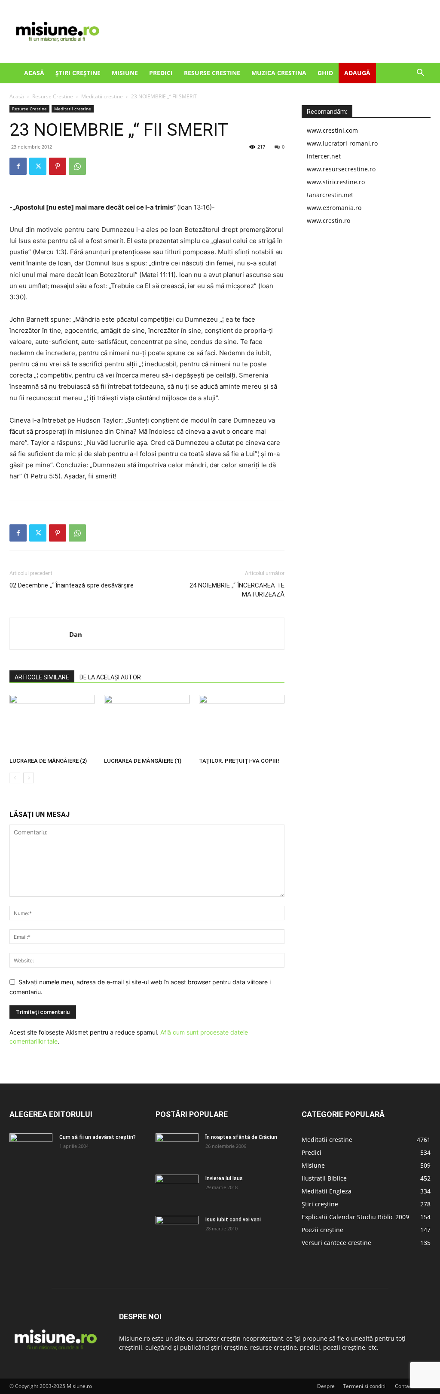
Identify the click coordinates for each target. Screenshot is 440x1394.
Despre (326, 1386)
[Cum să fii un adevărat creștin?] (30, 1148)
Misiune (125, 73)
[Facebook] (18, 166)
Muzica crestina (278, 73)
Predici (161, 73)
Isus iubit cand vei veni (233, 1220)
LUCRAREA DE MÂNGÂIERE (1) (142, 761)
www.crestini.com (332, 130)
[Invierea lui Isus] (177, 1190)
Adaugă (357, 73)
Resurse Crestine (212, 73)
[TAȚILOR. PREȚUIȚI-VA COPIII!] (241, 724)
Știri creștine (78, 73)
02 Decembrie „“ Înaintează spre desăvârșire (71, 585)
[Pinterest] (57, 166)
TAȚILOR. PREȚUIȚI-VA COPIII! (239, 761)
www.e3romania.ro (334, 208)
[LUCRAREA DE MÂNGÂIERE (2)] (52, 724)
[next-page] (28, 778)
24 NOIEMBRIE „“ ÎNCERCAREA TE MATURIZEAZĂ (236, 589)
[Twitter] (37, 166)
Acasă (34, 73)
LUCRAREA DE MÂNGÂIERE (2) (48, 761)
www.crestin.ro (328, 220)
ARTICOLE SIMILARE (42, 677)
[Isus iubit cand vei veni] (177, 1231)
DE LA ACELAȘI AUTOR (110, 677)
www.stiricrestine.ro (336, 182)
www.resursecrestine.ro (341, 169)
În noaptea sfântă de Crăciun (241, 1137)
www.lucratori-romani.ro (342, 143)
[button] (420, 74)
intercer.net (324, 156)
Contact (404, 1386)
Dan (75, 634)
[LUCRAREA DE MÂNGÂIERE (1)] (146, 724)
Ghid (325, 73)
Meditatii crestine (102, 96)
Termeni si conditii (365, 1386)
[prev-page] (14, 778)
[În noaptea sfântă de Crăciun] (177, 1148)
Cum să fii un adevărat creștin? (97, 1137)
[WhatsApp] (77, 166)
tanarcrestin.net (330, 195)
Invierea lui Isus (224, 1178)
